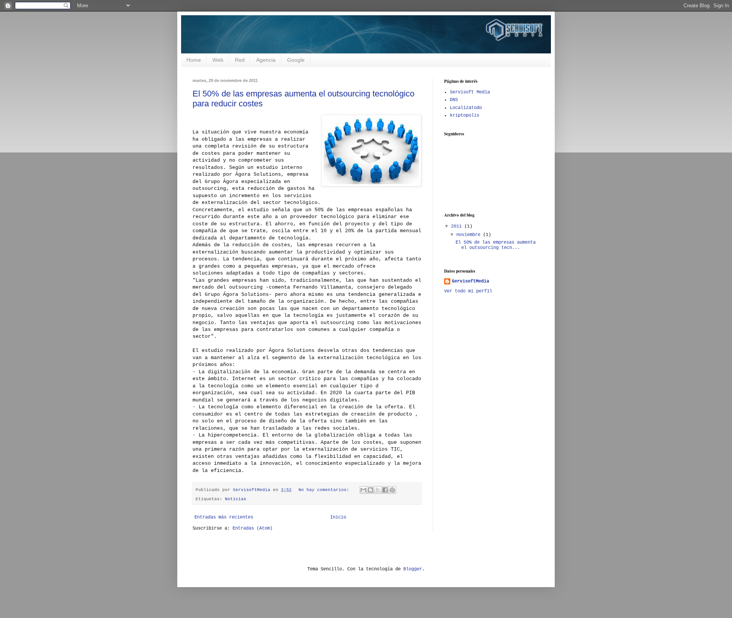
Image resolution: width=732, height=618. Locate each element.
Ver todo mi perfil (468, 291)
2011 (457, 226)
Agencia (266, 60)
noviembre (469, 235)
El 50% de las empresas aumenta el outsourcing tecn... (496, 245)
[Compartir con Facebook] (385, 490)
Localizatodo (466, 108)
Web (217, 60)
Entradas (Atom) (253, 528)
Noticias (235, 499)
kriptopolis (464, 115)
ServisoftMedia (470, 281)
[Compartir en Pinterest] (392, 490)
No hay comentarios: (325, 490)
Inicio (338, 517)
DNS (454, 100)
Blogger (412, 569)
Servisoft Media (470, 92)
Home (193, 60)
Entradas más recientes (223, 517)
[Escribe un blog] (370, 490)
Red (240, 60)
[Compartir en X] (378, 490)
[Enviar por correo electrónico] (363, 490)
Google (296, 60)
